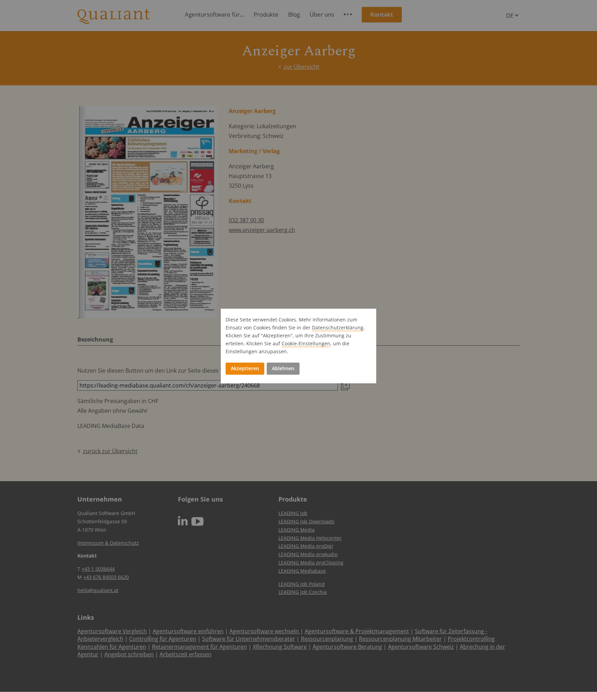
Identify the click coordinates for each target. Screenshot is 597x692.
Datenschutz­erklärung (337, 327)
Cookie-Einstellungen (306, 343)
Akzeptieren (245, 368)
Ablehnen (283, 368)
